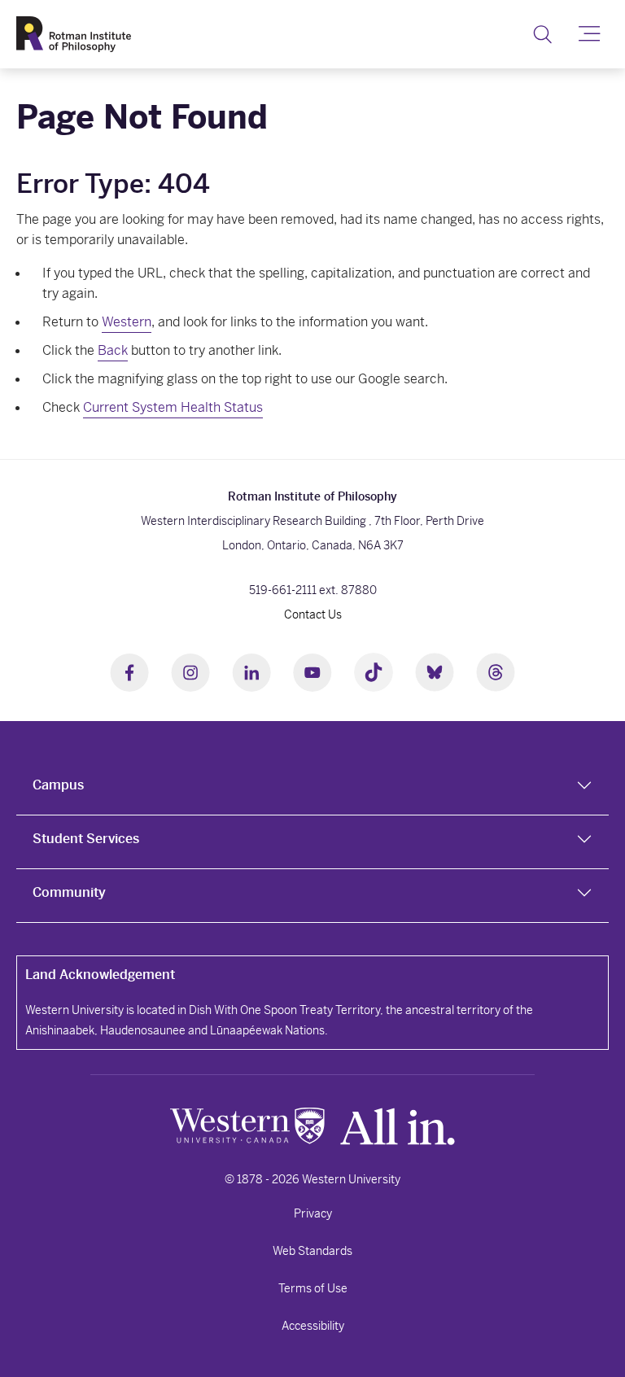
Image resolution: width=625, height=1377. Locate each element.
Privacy (313, 1213)
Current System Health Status (173, 407)
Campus (58, 784)
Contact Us (313, 614)
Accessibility (313, 1325)
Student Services (86, 838)
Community (69, 892)
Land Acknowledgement (100, 974)
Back (113, 350)
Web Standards (312, 1251)
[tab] (312, 788)
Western (126, 321)
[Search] (542, 34)
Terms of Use (312, 1288)
